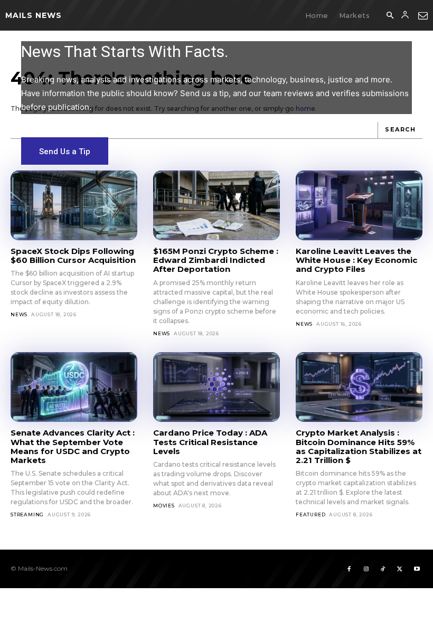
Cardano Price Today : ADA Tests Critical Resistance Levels (210, 442)
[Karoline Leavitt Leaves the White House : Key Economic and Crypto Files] (359, 205)
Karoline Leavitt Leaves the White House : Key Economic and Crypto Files (356, 260)
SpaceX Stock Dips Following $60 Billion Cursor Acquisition (73, 255)
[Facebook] (349, 568)
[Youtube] (416, 568)
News (19, 314)
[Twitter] (400, 568)
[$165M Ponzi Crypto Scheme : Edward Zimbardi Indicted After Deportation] (216, 205)
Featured (310, 514)
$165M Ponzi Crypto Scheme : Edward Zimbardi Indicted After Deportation (215, 260)
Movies (164, 505)
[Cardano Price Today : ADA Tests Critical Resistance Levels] (216, 387)
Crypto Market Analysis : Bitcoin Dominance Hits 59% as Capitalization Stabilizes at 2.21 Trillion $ (358, 446)
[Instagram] (366, 568)
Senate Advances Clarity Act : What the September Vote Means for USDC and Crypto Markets (73, 446)
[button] (389, 15)
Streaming (27, 514)
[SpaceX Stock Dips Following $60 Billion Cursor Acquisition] (74, 205)
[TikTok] (383, 568)
